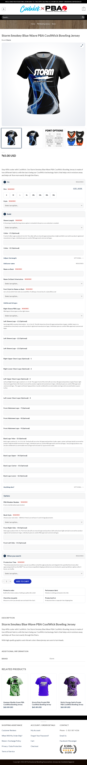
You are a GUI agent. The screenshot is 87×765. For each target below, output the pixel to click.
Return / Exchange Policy (11, 741)
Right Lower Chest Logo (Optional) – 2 (18, 369)
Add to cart (22, 581)
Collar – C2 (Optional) (11, 248)
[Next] (81, 84)
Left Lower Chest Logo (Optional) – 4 (17, 398)
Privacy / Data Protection (12, 746)
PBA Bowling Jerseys (43, 24)
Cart (32, 741)
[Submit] (83, 17)
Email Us (63, 736)
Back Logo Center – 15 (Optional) (16, 466)
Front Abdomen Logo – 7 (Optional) (17, 408)
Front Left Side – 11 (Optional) (15, 543)
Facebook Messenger (68, 741)
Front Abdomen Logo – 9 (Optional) (17, 428)
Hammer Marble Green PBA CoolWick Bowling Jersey (13, 703)
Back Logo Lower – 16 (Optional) (15, 476)
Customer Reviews (9, 730)
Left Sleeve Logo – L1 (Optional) (15, 321)
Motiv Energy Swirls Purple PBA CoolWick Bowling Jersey (72, 703)
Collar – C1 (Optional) (11, 233)
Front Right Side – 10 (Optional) (15, 528)
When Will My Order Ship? (12, 736)
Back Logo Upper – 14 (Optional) (15, 456)
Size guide (77, 188)
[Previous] (6, 84)
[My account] (4, 9)
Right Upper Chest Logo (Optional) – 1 (18, 359)
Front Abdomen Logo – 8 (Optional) (17, 418)
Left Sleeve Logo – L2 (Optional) (15, 338)
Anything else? (43, 487)
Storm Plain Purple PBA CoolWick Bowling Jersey (41, 703)
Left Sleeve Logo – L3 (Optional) (15, 348)
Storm (54, 24)
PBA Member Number (12, 502)
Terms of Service (8, 751)
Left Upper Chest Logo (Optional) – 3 (17, 379)
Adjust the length (43, 258)
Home (33, 24)
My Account (35, 730)
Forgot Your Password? (40, 736)
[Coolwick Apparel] (43, 9)
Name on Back (9, 269)
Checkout (34, 746)
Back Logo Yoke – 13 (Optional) (15, 438)
